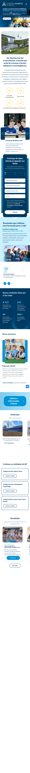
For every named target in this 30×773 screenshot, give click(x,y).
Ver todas (15, 566)
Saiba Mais (13, 558)
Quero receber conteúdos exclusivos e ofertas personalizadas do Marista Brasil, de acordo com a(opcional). (16, 204)
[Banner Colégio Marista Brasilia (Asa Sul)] (15, 17)
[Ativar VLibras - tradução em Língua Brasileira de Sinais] (29, 13)
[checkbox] (5, 200)
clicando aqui (15, 151)
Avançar (15, 212)
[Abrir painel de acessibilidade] (29, 11)
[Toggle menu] (26, 4)
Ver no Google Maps (9, 443)
